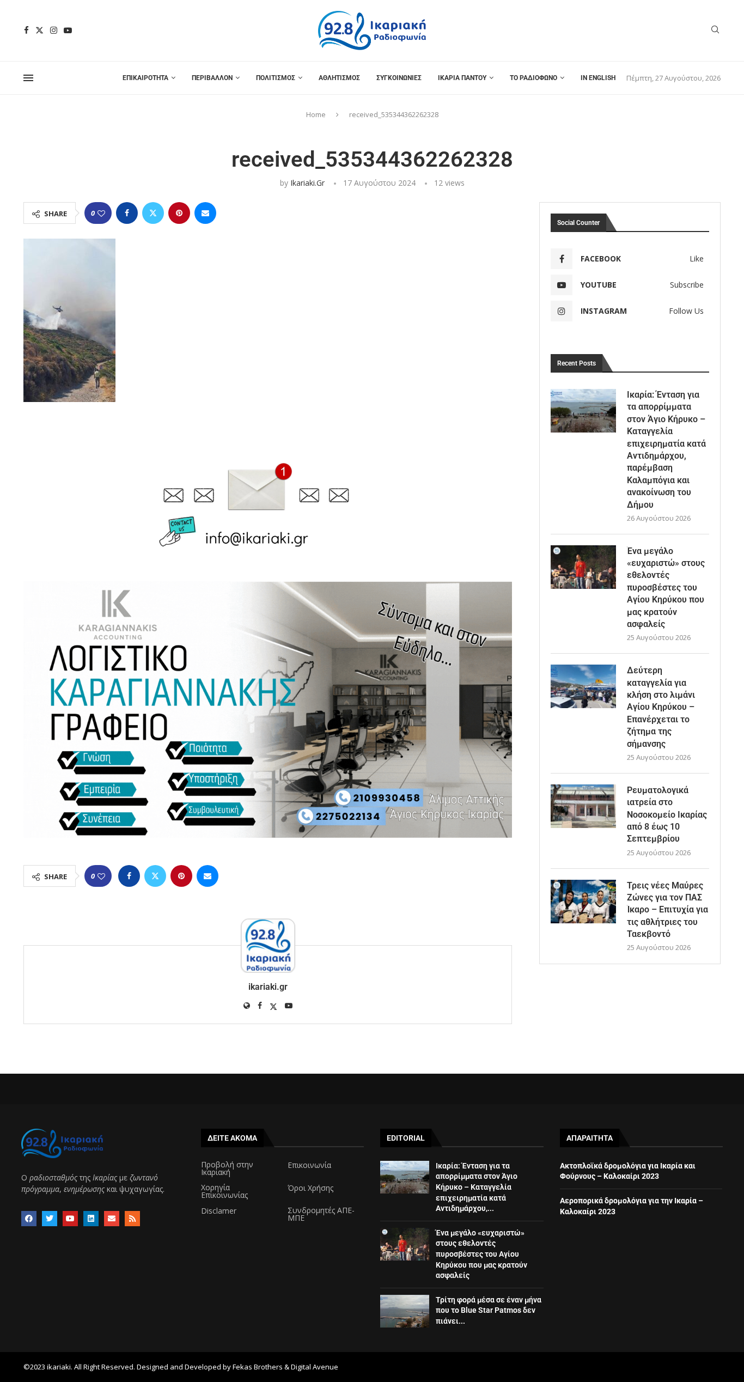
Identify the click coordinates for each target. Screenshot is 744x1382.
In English (598, 78)
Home (316, 114)
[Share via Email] (205, 213)
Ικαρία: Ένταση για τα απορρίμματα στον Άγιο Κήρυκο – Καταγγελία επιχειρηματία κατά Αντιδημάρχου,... (476, 1187)
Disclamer (218, 1211)
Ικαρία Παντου (462, 78)
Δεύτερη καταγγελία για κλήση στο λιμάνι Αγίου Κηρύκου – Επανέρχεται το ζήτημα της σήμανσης (661, 706)
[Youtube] (67, 30)
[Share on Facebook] (127, 213)
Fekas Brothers (258, 1367)
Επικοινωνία (309, 1165)
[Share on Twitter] (153, 213)
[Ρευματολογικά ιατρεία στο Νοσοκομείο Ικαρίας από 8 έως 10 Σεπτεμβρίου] (583, 806)
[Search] (715, 31)
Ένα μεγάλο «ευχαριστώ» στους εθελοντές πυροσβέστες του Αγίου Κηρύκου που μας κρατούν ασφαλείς (666, 587)
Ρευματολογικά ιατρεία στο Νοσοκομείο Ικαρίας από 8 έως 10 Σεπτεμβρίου (667, 814)
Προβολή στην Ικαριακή (227, 1168)
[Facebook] (26, 30)
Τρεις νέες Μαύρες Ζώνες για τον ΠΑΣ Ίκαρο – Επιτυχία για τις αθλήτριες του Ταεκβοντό (667, 910)
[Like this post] (101, 213)
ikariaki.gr (307, 183)
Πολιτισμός (275, 78)
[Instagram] (54, 30)
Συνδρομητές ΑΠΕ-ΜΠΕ (321, 1214)
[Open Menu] (28, 78)
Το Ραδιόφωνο (533, 78)
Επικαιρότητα (145, 78)
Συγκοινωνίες (399, 78)
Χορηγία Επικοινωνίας (224, 1191)
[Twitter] (39, 30)
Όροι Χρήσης (310, 1188)
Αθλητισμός (339, 78)
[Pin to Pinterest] (179, 213)
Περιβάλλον (212, 78)
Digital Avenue (314, 1367)
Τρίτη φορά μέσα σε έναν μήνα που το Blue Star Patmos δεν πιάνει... (488, 1310)
